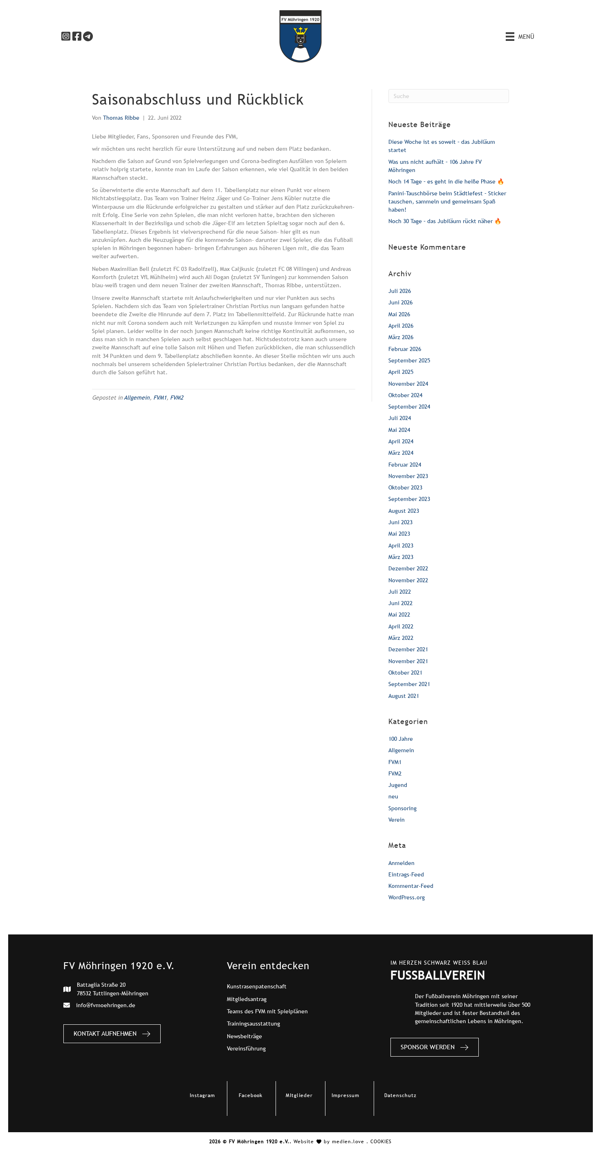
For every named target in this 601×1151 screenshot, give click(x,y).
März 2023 (400, 557)
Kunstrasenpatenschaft (257, 986)
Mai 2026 (399, 314)
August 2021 (403, 696)
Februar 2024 (404, 464)
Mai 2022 (399, 614)
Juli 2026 (399, 291)
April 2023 (400, 545)
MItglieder (299, 1095)
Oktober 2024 (405, 395)
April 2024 (400, 441)
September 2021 (409, 684)
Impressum (345, 1095)
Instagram (202, 1095)
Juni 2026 (400, 302)
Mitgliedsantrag (247, 999)
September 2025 (409, 360)
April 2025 (400, 372)
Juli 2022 (399, 591)
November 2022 (408, 580)
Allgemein (137, 397)
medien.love (348, 1141)
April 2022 (400, 626)
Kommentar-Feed (410, 886)
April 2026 (400, 325)
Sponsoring (402, 808)
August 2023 (403, 510)
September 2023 (409, 499)
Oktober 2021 (405, 672)
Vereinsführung (246, 1048)
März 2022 (400, 638)
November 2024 (408, 383)
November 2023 (408, 476)
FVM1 (159, 397)
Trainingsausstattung (253, 1023)
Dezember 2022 (408, 568)
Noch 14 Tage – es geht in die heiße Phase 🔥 (446, 181)
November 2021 (408, 661)
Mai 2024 (399, 430)
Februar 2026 (404, 349)
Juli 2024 (399, 418)
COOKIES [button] (381, 1141)
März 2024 (400, 452)
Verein (396, 819)
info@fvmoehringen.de (105, 1005)
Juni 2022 (400, 603)
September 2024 (409, 406)
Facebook (250, 1095)
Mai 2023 (399, 533)
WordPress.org (406, 897)
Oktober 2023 (405, 487)
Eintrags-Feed (406, 874)
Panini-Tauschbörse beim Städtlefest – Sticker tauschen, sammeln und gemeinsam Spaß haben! (447, 201)
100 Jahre (400, 738)
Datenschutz (400, 1095)
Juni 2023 (400, 522)
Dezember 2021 (408, 649)
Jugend (397, 785)
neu (393, 796)
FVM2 (176, 397)
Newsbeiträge (244, 1036)
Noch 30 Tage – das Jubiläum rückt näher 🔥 (444, 221)
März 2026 (400, 337)
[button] (65, 36)
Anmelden (401, 863)
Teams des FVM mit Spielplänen (267, 1011)
